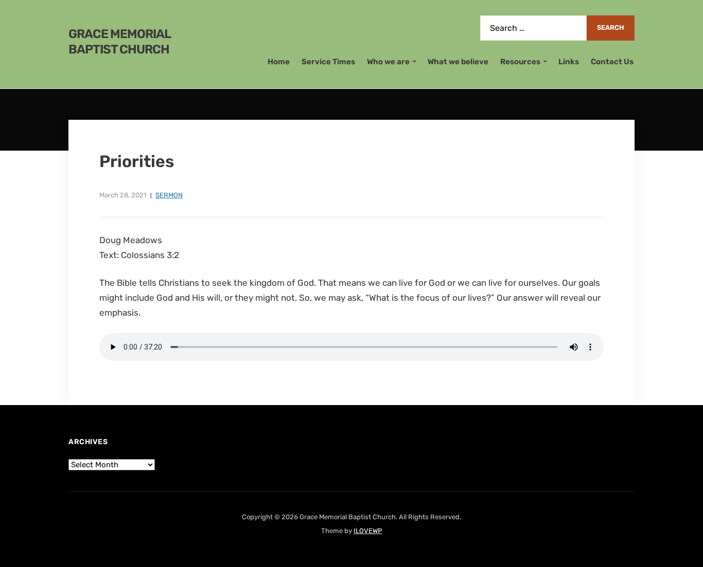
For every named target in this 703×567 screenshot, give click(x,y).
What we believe (458, 61)
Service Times (328, 61)
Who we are (388, 61)
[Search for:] (533, 28)
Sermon (169, 195)
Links (568, 61)
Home (279, 61)
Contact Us (612, 61)
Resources (520, 61)
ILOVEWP (368, 531)
